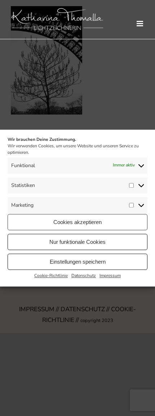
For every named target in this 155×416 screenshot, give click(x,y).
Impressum (110, 275)
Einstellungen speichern (78, 262)
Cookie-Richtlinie (51, 275)
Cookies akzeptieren (77, 222)
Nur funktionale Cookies (77, 242)
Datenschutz (83, 275)
